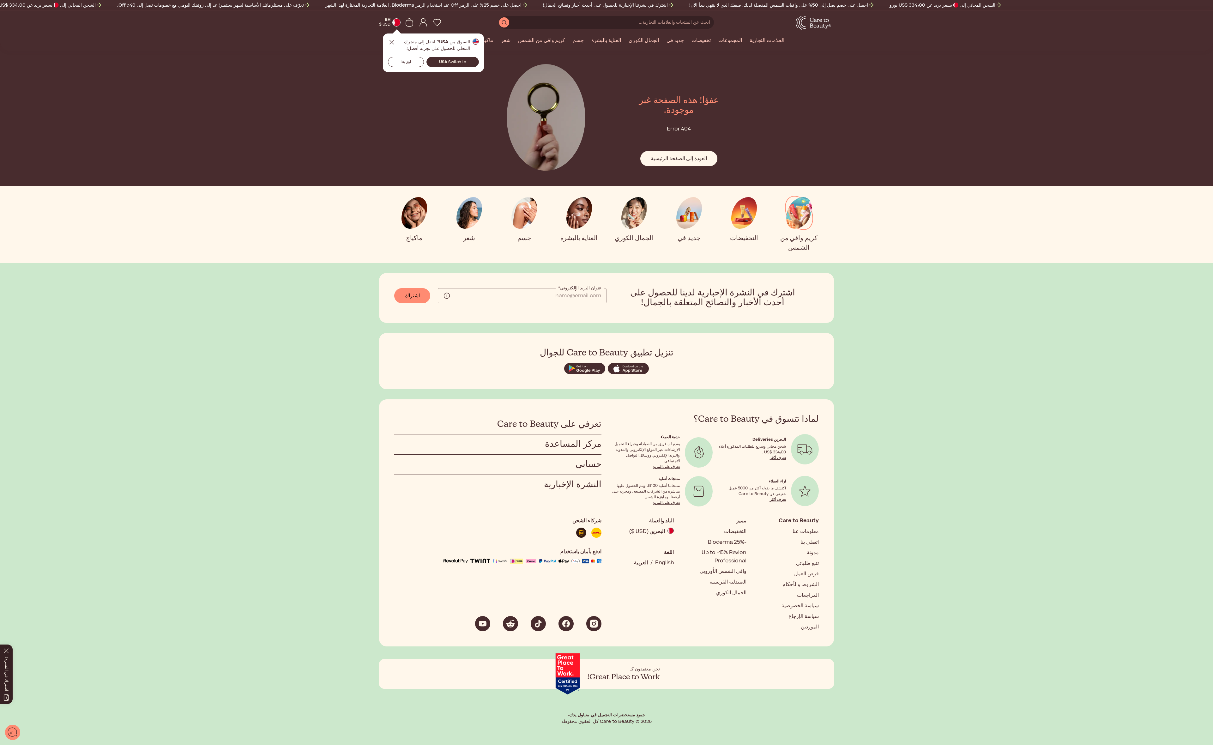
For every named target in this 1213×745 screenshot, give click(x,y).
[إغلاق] (6, 650)
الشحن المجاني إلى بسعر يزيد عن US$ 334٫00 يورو (942, 5)
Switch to (452, 62)
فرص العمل (806, 574)
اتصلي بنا (809, 542)
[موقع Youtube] (482, 623)
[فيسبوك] (566, 623)
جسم (578, 40)
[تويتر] (510, 623)
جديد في (675, 40)
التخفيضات (735, 531)
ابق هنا (406, 62)
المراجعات (808, 595)
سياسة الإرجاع (803, 616)
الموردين (810, 627)
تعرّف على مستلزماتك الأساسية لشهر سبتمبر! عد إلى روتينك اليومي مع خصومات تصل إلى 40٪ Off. (210, 5)
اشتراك (412, 296)
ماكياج (486, 40)
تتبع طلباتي (807, 563)
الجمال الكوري (644, 40)
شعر (505, 40)
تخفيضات (701, 40)
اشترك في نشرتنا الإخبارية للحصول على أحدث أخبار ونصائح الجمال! (605, 5)
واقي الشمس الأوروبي (723, 571)
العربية (641, 562)
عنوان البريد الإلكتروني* (579, 288)
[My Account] (423, 22)
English (664, 562)
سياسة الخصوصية (800, 605)
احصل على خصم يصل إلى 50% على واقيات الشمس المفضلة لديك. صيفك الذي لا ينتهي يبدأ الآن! (778, 5)
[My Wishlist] (437, 22)
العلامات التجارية (767, 40)
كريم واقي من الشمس (541, 40)
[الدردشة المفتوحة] (12, 732)
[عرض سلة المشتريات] (409, 22)
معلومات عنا (806, 531)
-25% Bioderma (727, 542)
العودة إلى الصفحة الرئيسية (679, 158)
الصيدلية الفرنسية (727, 582)
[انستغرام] (593, 623)
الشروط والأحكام (800, 584)
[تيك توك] (538, 623)
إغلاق (391, 42)
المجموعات (730, 40)
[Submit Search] (504, 22)
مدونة (813, 552)
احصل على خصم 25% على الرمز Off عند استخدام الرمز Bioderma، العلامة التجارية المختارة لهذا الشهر (423, 5)
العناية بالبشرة (606, 40)
